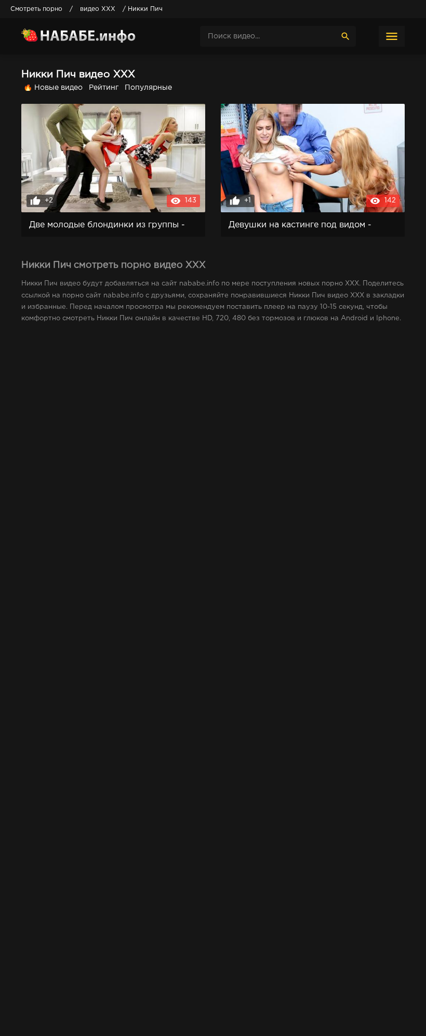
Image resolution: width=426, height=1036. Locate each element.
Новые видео (58, 88)
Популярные (148, 88)
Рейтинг (103, 88)
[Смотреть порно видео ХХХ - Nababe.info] (99, 36)
